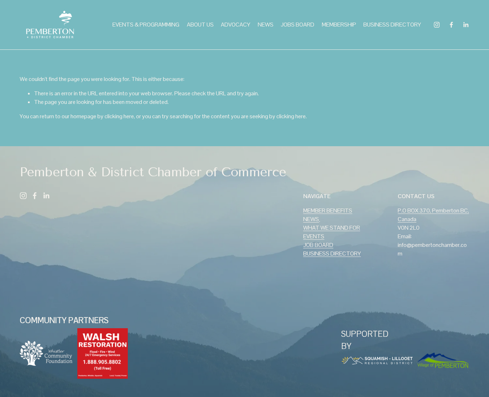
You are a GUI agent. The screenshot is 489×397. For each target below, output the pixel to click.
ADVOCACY (235, 24)
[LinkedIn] (465, 24)
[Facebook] (451, 24)
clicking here (119, 116)
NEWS (265, 24)
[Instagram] (436, 24)
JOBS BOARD (297, 24)
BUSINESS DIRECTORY (392, 24)
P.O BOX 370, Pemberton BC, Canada (433, 215)
